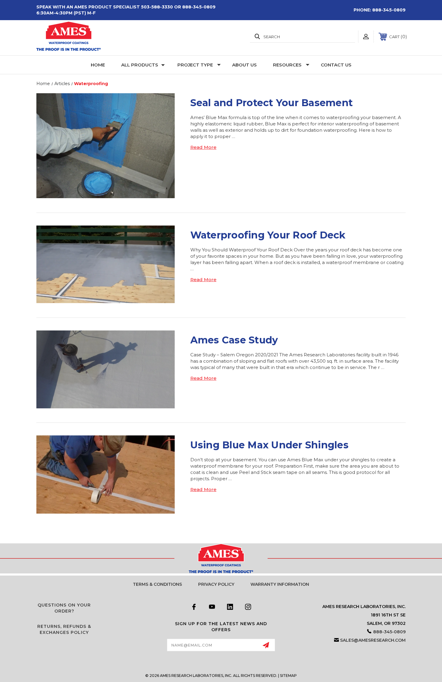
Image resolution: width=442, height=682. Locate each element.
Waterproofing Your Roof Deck (268, 235)
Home (98, 65)
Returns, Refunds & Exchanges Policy (64, 629)
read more (203, 147)
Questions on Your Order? (64, 608)
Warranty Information (279, 584)
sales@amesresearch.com (373, 640)
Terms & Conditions (157, 584)
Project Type (195, 65)
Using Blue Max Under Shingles (269, 445)
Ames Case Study (234, 340)
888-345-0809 (389, 10)
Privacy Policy (216, 584)
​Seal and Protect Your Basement (271, 103)
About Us (244, 65)
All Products (139, 65)
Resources (287, 65)
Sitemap (288, 675)
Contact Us (336, 65)
